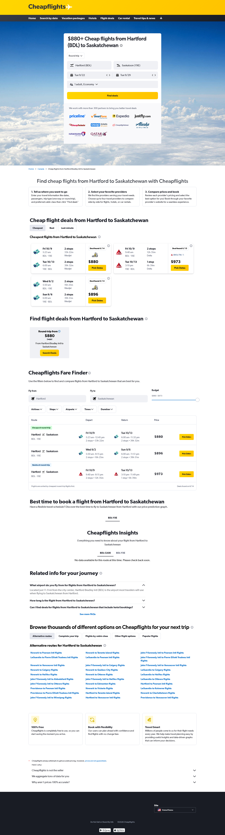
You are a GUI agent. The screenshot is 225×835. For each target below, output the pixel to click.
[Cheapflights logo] (46, 7)
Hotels (93, 18)
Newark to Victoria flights (99, 688)
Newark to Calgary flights (44, 670)
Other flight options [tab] (125, 636)
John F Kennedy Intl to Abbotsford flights (51, 679)
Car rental (124, 18)
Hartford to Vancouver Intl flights (103, 697)
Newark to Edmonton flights (100, 683)
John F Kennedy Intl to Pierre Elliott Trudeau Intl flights (165, 659)
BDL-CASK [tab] (105, 553)
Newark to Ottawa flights (99, 674)
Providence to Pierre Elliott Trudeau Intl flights (54, 693)
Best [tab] (52, 228)
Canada (41, 169)
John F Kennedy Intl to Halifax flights (105, 679)
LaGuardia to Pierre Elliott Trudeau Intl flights (54, 657)
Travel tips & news (144, 18)
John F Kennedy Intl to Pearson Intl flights (162, 652)
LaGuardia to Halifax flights (155, 674)
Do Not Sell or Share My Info (101, 822)
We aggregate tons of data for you (50, 776)
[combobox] (75, 55)
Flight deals (107, 18)
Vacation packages (73, 18)
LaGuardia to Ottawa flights (155, 679)
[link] (49, 353)
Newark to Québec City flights (102, 670)
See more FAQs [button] (88, 614)
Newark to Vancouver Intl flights (47, 665)
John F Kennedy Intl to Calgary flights (105, 665)
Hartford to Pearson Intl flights (156, 683)
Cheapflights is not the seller (47, 770)
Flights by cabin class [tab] (96, 636)
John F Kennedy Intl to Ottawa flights (49, 683)
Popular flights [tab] (150, 636)
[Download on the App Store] (119, 830)
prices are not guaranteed (95, 761)
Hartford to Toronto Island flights (103, 693)
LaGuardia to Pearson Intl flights (102, 657)
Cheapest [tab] (38, 228)
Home (32, 18)
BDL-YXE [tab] (112, 517)
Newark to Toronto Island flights (102, 652)
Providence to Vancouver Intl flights (159, 697)
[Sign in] (161, 18)
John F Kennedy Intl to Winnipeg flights (51, 697)
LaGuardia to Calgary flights (155, 670)
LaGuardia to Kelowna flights (156, 688)
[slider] (197, 400)
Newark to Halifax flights (43, 674)
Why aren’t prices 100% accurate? (51, 782)
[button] (121, 46)
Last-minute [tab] (67, 228)
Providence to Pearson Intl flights (47, 688)
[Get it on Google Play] (105, 830)
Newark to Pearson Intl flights (46, 652)
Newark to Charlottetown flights (158, 693)
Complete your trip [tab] (69, 636)
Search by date (49, 18)
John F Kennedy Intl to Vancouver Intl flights (163, 665)
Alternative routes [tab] (42, 636)
